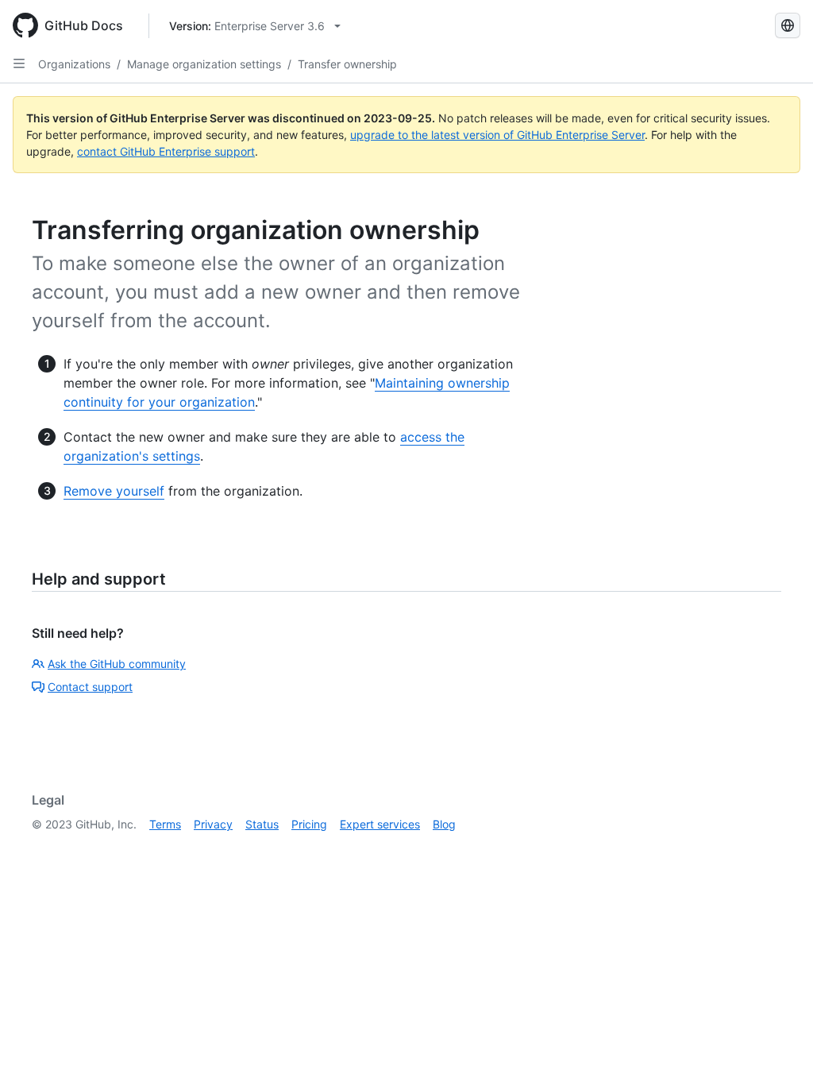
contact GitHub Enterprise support (166, 151)
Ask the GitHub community (117, 663)
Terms (165, 824)
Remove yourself (114, 491)
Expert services (380, 824)
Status (262, 824)
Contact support (90, 686)
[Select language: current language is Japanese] (787, 25)
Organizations (74, 64)
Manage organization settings (204, 64)
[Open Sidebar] (19, 63)
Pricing (309, 824)
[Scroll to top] (778, 1050)
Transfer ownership (347, 64)
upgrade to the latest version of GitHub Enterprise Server (497, 134)
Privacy (213, 824)
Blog (444, 824)
